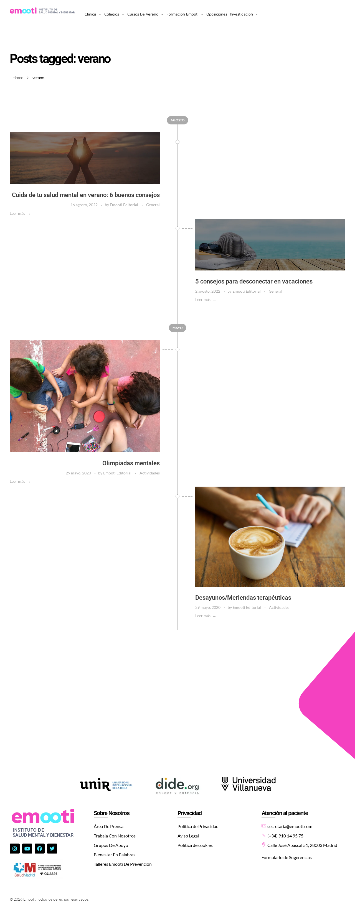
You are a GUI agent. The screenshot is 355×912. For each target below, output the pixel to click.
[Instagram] (15, 849)
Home (17, 77)
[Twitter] (52, 849)
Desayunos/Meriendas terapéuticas (243, 597)
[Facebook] (40, 849)
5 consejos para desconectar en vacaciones (254, 281)
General (153, 204)
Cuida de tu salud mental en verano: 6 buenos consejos (86, 194)
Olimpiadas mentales (131, 463)
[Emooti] (42, 10)
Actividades (150, 473)
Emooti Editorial (124, 204)
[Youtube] (27, 849)
